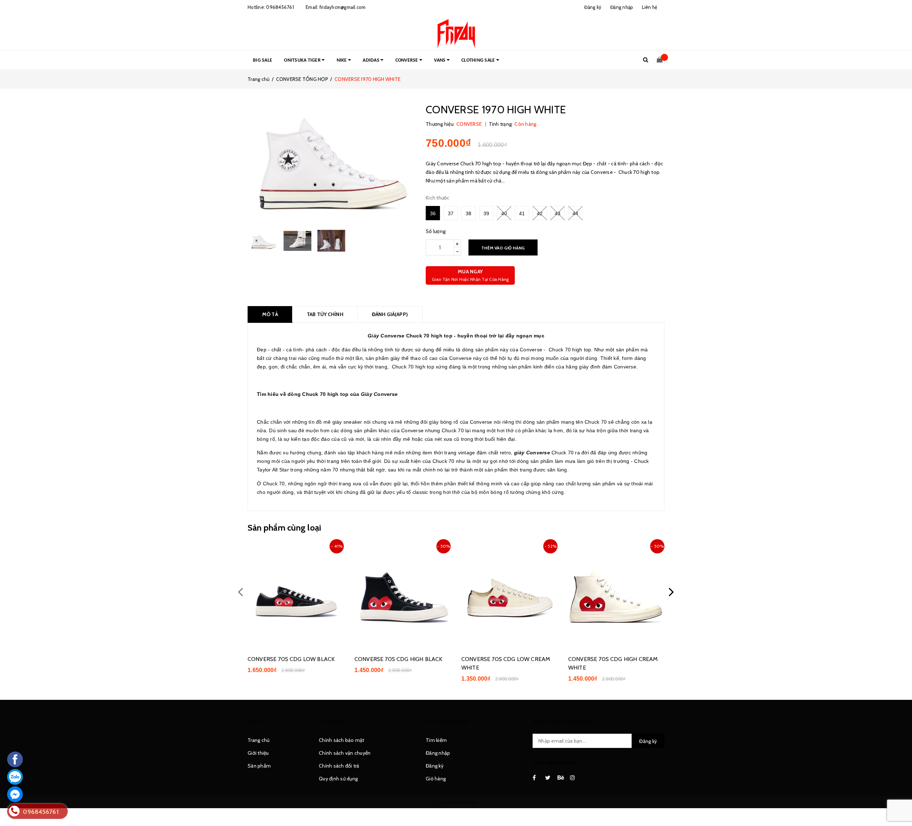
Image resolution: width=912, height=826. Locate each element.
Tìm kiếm (436, 740)
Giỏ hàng (436, 778)
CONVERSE (407, 60)
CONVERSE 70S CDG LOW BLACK (291, 659)
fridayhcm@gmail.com (343, 7)
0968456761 (280, 7)
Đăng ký (435, 766)
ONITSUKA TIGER (303, 60)
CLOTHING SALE (478, 60)
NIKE (342, 60)
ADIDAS (371, 60)
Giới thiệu (258, 753)
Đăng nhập (438, 753)
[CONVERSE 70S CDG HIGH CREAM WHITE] (616, 592)
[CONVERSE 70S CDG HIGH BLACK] (402, 592)
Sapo (471, 802)
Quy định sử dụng (338, 778)
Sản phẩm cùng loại (284, 527)
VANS (440, 60)
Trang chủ (258, 740)
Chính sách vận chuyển (344, 753)
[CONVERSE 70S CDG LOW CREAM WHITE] (509, 592)
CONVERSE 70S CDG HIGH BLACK (398, 659)
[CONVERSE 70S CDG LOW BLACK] (296, 592)
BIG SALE (262, 60)
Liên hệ (649, 7)
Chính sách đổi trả (339, 766)
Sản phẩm (259, 766)
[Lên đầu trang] (899, 804)
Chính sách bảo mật (341, 740)
